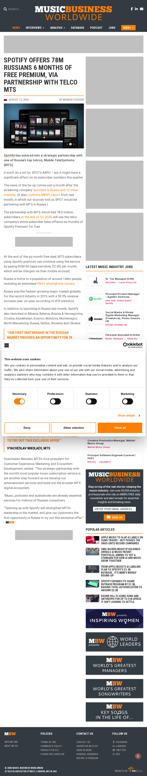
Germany (118, 338)
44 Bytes (135, 769)
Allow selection (73, 427)
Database (77, 27)
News (16, 27)
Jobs (112, 27)
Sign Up (116, 517)
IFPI (57, 301)
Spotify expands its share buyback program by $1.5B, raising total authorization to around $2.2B (121, 586)
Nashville (110, 282)
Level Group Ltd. (128, 282)
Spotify (9, 155)
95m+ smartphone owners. (56, 283)
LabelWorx (105, 462)
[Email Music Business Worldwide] (141, 9)
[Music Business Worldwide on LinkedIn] (137, 9)
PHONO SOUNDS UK (116, 325)
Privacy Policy (50, 750)
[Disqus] (44, 589)
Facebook (121, 742)
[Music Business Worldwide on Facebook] (132, 9)
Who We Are (11, 741)
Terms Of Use (48, 742)
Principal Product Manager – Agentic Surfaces (122, 295)
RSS (117, 754)
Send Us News (84, 750)
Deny (27, 427)
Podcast (96, 27)
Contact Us (83, 742)
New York (110, 300)
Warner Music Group (98, 447)
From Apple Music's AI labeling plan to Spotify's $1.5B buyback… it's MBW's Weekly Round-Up (121, 571)
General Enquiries (87, 754)
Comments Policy (51, 746)
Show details (126, 415)
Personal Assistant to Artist (122, 334)
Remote (91, 462)
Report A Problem (87, 758)
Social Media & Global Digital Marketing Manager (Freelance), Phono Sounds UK (122, 317)
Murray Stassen (73, 99)
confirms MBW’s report (44, 195)
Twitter (120, 750)
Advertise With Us (87, 746)
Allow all (120, 427)
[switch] (55, 401)
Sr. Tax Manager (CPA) (119, 278)
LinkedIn (120, 746)
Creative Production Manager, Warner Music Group (111, 442)
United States (124, 300)
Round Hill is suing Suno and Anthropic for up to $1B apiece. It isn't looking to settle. (121, 598)
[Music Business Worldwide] (73, 13)
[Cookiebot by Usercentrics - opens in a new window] (126, 345)
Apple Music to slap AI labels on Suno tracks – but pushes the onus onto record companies (122, 540)
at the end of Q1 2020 (36, 217)
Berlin (108, 338)
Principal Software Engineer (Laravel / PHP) (111, 457)
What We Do (11, 745)
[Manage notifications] (138, 756)
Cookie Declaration (52, 754)
